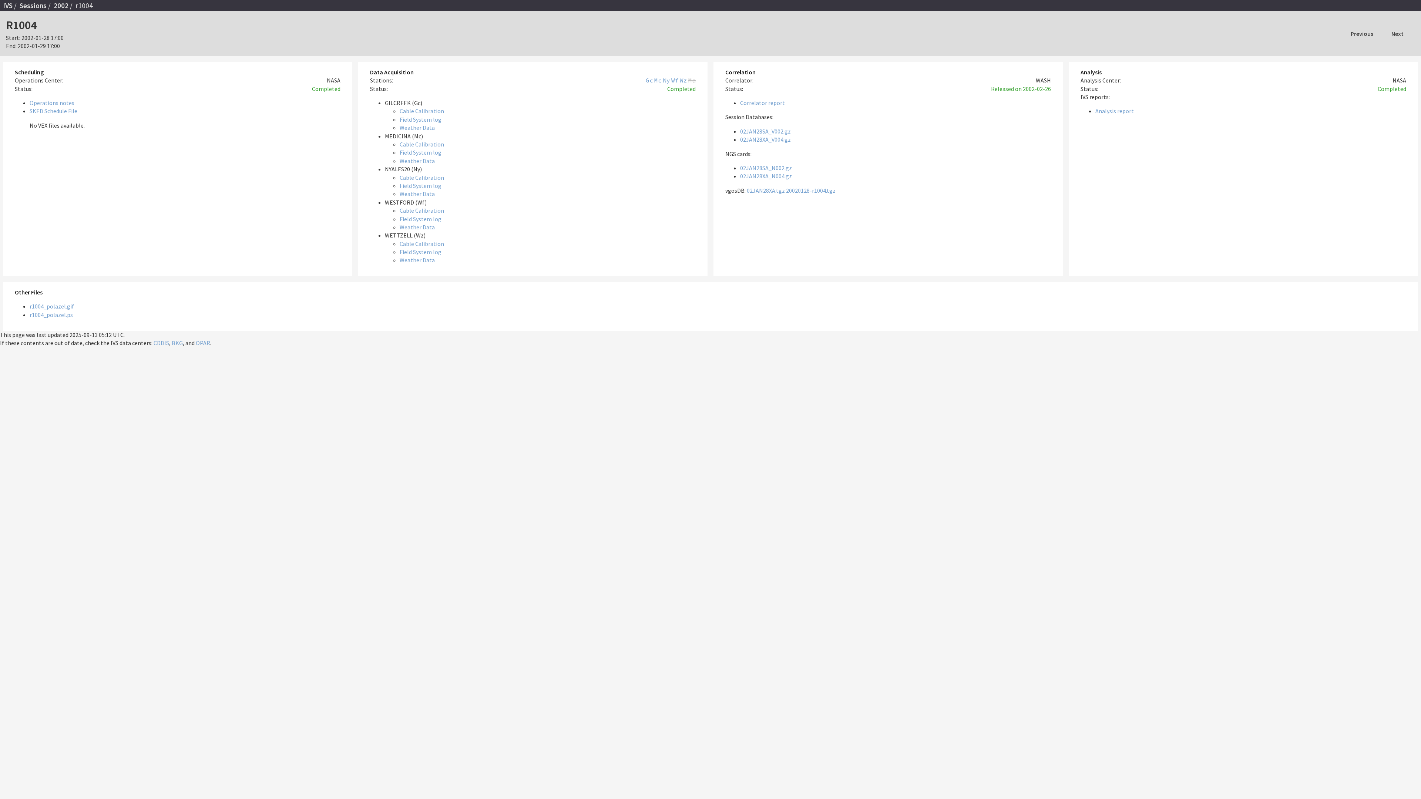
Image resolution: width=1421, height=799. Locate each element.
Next (1397, 33)
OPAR (203, 343)
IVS (8, 5)
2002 (61, 5)
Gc (649, 80)
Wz (683, 80)
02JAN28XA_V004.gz (765, 139)
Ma (692, 80)
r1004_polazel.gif (52, 306)
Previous (1362, 33)
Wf (675, 80)
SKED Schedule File (53, 111)
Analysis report (1114, 111)
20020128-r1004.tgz (811, 190)
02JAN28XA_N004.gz (766, 176)
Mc (658, 80)
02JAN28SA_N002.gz (766, 168)
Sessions (33, 5)
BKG (177, 343)
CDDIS (161, 343)
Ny (666, 80)
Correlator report (762, 103)
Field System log (420, 119)
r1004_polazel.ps (51, 314)
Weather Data (417, 127)
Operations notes (52, 103)
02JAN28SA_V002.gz (765, 131)
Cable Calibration (422, 111)
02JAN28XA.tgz (766, 190)
